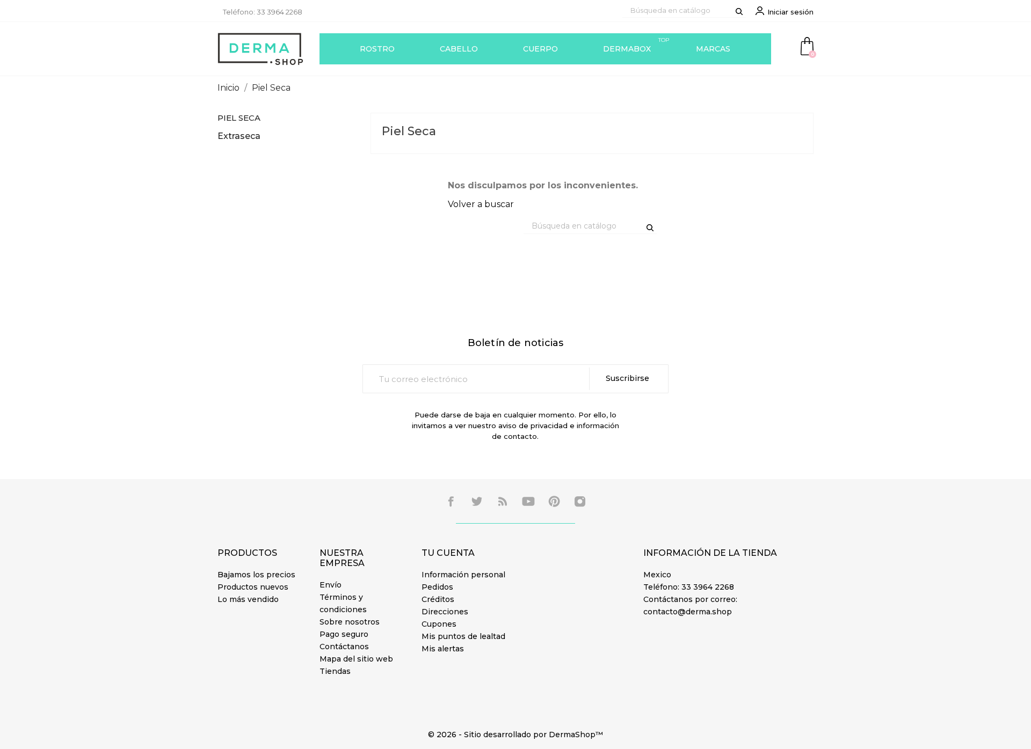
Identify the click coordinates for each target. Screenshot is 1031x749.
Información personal (463, 574)
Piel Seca (238, 118)
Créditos (438, 599)
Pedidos (437, 587)
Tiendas (335, 671)
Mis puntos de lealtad (463, 636)
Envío (331, 585)
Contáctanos (344, 646)
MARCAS (713, 49)
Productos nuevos (252, 587)
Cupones (439, 624)
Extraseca (238, 136)
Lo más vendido (248, 599)
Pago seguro (344, 634)
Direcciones (445, 611)
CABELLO (459, 49)
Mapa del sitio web (356, 659)
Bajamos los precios (256, 574)
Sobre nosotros (350, 622)
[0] (807, 45)
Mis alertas (443, 648)
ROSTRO (377, 49)
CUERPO (540, 49)
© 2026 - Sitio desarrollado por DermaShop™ (515, 734)
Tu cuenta (448, 553)
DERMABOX (636, 45)
